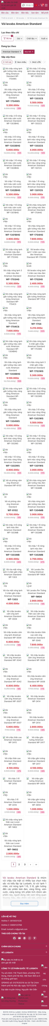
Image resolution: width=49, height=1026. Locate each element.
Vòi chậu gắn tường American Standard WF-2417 (36, 761)
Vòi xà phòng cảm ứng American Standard (13, 506)
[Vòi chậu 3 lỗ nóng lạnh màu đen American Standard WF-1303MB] (12, 533)
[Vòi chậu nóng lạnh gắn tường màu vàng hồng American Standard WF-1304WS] (12, 397)
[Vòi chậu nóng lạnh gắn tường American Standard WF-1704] (36, 302)
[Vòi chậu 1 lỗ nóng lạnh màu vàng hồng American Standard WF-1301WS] (36, 444)
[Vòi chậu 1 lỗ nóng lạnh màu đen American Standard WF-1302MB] (36, 533)
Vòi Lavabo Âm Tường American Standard (36, 593)
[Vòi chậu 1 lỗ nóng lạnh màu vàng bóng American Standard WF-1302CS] (36, 124)
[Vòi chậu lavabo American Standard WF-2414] (36, 704)
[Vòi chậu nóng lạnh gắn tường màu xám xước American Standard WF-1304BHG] (12, 349)
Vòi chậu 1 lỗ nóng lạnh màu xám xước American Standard (12, 186)
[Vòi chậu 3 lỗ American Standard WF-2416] (12, 787)
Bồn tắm (15, 13)
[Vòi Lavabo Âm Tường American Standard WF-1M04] (36, 578)
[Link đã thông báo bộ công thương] (9, 999)
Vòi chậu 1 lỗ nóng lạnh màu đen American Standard (36, 550)
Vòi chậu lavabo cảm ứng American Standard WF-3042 (13, 679)
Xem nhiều (21, 62)
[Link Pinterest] (34, 938)
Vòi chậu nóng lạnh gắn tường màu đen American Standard (36, 230)
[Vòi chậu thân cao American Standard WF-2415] (12, 746)
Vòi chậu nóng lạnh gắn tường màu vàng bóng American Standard (12, 321)
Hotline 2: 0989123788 (11, 925)
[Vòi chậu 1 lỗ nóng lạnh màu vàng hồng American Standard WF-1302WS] (12, 444)
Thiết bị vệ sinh (7, 18)
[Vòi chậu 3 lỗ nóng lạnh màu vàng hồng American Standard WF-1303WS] (36, 397)
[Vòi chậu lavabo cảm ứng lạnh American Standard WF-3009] (12, 619)
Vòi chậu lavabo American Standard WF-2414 (36, 720)
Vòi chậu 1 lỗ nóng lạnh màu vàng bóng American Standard (36, 141)
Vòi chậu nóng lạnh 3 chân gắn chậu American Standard (36, 367)
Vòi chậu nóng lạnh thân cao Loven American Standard (12, 845)
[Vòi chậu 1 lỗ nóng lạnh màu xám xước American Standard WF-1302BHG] (12, 169)
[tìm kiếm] (23, 5)
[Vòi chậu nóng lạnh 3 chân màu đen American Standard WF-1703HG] (12, 258)
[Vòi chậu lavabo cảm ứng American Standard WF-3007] (12, 704)
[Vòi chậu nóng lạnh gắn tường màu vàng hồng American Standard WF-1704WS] (12, 77)
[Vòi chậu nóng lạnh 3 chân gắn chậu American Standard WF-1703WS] (36, 349)
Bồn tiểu (25, 13)
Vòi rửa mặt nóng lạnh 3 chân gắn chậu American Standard (12, 595)
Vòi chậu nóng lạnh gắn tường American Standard (36, 319)
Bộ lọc (9, 37)
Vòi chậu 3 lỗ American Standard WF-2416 (12, 802)
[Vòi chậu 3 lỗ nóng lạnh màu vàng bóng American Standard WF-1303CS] (36, 77)
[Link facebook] (14, 938)
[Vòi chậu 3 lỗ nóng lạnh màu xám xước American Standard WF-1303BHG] (12, 124)
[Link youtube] (19, 938)
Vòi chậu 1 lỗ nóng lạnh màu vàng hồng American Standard (13, 461)
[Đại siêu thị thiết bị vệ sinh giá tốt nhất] (10, 5)
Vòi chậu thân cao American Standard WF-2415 (12, 761)
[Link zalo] (24, 938)
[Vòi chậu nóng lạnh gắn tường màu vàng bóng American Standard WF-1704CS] (12, 302)
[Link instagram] (29, 938)
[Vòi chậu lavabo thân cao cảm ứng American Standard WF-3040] (36, 619)
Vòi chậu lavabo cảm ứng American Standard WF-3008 (36, 679)
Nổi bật (8, 62)
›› (36, 864)
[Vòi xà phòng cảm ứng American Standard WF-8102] (12, 489)
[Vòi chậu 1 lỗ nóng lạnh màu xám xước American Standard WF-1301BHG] (12, 213)
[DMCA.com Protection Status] (24, 999)
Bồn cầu (5, 13)
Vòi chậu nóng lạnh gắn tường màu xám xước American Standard (13, 368)
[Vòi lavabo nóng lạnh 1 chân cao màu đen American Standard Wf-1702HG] (36, 258)
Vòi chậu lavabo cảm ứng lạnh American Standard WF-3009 (13, 635)
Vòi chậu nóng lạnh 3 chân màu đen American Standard (12, 275)
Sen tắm (35, 13)
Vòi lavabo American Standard (19, 877)
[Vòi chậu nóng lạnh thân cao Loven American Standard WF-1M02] (12, 828)
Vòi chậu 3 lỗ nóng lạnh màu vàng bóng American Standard (36, 94)
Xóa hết (28, 52)
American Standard (11, 52)
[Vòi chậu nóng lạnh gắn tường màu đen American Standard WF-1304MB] (36, 489)
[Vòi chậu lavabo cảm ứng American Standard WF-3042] (12, 663)
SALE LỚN (36, 62)
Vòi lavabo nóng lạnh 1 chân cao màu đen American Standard (36, 275)
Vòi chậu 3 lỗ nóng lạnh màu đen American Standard (12, 550)
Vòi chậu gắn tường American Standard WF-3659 (36, 802)
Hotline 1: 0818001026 (11, 921)
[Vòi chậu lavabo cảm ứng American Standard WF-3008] (36, 663)
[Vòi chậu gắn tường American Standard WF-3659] (36, 787)
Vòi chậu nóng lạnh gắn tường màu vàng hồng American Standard (12, 95)
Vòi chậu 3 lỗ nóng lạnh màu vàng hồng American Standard (36, 414)
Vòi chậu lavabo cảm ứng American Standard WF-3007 (13, 720)
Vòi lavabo (20, 18)
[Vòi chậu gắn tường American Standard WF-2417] (36, 746)
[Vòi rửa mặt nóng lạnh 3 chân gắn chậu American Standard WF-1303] (12, 578)
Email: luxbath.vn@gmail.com (14, 929)
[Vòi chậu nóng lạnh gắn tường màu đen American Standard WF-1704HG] (36, 213)
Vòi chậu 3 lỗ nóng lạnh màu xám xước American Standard (12, 141)
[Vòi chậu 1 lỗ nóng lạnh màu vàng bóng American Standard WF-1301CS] (36, 169)
